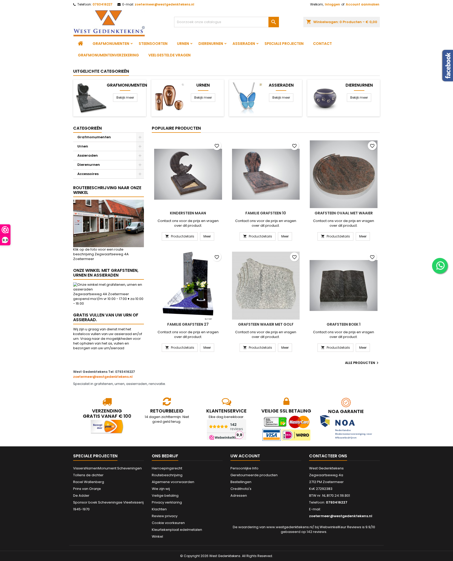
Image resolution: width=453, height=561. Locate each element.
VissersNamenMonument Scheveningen (107, 468)
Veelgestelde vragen (169, 55)
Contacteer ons (328, 456)
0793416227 (102, 4)
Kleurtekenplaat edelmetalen (177, 529)
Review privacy (164, 516)
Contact (322, 43)
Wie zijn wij (161, 488)
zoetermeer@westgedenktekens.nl (164, 4)
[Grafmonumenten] (91, 97)
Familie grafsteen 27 (188, 324)
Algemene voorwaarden (173, 481)
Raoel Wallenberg (88, 481)
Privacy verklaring (167, 502)
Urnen (183, 43)
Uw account (245, 456)
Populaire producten (176, 128)
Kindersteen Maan (188, 213)
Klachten (159, 509)
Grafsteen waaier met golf (266, 324)
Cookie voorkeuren (168, 522)
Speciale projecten (284, 43)
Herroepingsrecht (167, 468)
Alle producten (362, 363)
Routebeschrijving (167, 475)
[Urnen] (169, 97)
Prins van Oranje (87, 488)
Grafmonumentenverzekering (108, 55)
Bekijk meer (125, 97)
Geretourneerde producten (254, 475)
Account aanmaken (362, 4)
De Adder (81, 495)
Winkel (157, 536)
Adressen (238, 495)
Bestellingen (240, 481)
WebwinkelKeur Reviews (340, 527)
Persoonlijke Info (244, 468)
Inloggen (332, 4)
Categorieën (87, 128)
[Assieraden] (247, 97)
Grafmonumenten (111, 43)
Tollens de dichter (88, 475)
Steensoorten (153, 43)
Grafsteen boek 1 (343, 324)
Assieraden (244, 43)
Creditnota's (240, 488)
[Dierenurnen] (325, 97)
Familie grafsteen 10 (265, 213)
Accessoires (88, 173)
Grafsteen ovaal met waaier (344, 213)
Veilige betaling (165, 495)
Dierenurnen (210, 43)
